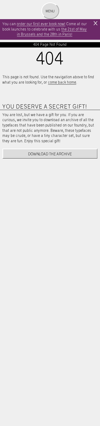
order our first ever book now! (41, 24)
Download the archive (50, 154)
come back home (62, 82)
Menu (50, 11)
